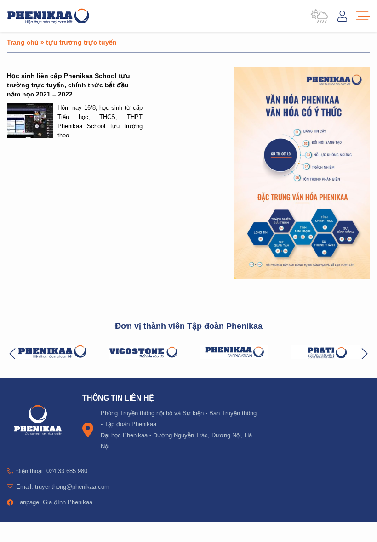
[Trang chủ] (48, 16)
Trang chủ (23, 42)
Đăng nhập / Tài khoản (342, 16)
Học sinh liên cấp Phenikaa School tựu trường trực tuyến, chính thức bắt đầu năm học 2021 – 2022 (68, 85)
